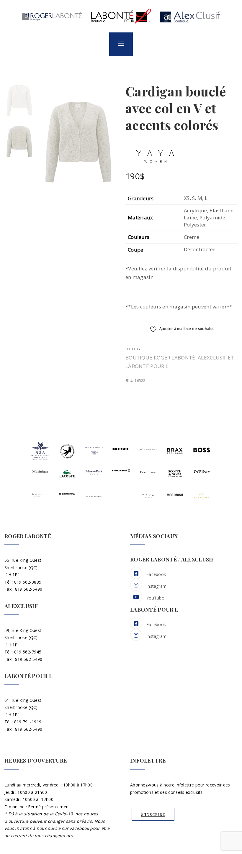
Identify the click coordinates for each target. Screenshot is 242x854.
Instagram (156, 586)
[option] (19, 100)
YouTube (155, 598)
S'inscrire (153, 814)
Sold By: (134, 349)
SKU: (129, 380)
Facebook (156, 574)
